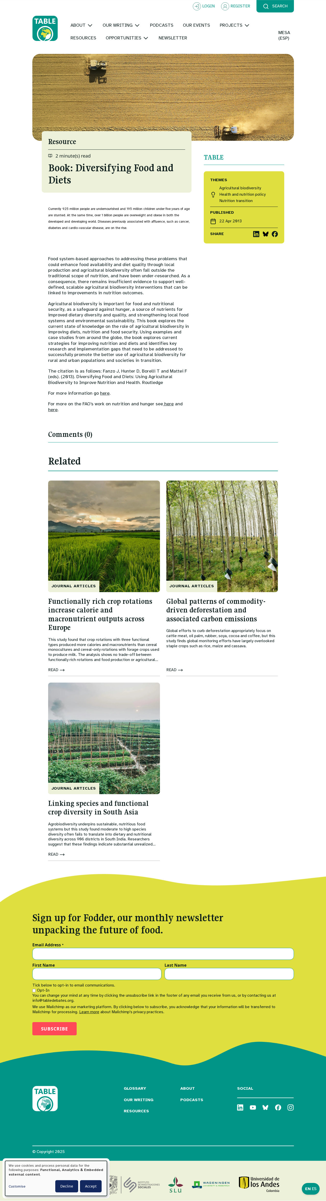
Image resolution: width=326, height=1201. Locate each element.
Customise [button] (17, 1186)
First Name (43, 965)
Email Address (48, 945)
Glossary (135, 1088)
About (187, 1088)
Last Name (175, 965)
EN (308, 1188)
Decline (66, 1186)
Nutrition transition (236, 200)
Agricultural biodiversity (240, 188)
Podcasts (191, 1099)
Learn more (89, 1011)
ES (314, 1188)
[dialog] (56, 1178)
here (105, 393)
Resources (136, 1111)
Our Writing (138, 1099)
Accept (91, 1186)
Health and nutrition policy (242, 194)
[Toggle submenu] (90, 25)
